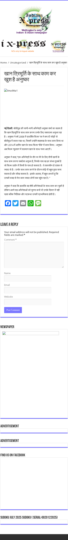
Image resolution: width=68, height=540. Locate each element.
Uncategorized (18, 62)
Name (7, 273)
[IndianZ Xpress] (34, 19)
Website (8, 296)
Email (7, 285)
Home (3, 62)
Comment (10, 239)
